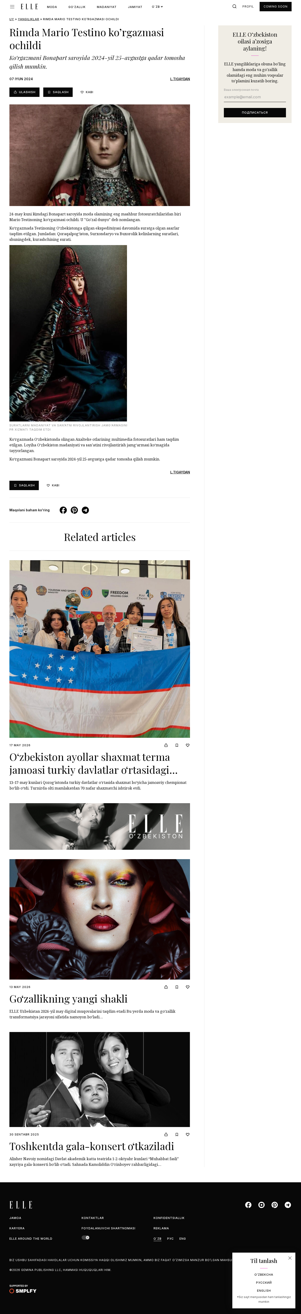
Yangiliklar (28, 19)
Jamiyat (135, 7)
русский (264, 1282)
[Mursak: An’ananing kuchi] (99, 826)
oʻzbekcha (263, 1274)
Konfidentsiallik (169, 1218)
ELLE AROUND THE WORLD (30, 1238)
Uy (11, 19)
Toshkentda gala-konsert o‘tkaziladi (91, 1146)
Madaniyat (107, 7)
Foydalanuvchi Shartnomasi (108, 1228)
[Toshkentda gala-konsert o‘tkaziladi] (99, 1079)
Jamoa (15, 1218)
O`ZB (158, 1238)
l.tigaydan (180, 79)
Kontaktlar (93, 1218)
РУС (170, 1238)
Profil (248, 6)
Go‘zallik (77, 7)
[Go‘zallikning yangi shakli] (99, 919)
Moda (52, 7)
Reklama (161, 1228)
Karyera (17, 1228)
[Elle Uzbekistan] (29, 6)
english (264, 1290)
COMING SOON (276, 6)
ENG (182, 1238)
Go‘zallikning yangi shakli (68, 998)
